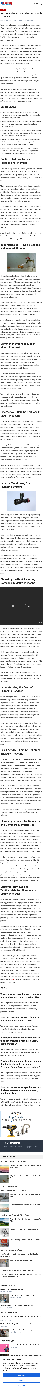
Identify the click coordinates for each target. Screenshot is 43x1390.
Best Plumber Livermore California (22, 1295)
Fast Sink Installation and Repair (11, 1250)
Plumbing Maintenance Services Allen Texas (25, 1205)
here (12, 979)
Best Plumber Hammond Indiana (21, 1260)
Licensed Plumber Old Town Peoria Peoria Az (26, 1345)
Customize (21, 1381)
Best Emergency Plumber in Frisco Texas (14, 1215)
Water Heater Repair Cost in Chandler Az (14, 1161)
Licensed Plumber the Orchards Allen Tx (24, 1229)
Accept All (21, 1375)
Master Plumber (5, 20)
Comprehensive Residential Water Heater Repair (17, 1270)
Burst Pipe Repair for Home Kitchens (13, 1190)
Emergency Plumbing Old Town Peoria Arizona (26, 1355)
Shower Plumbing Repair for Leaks (12, 1289)
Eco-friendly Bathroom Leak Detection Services (16, 1305)
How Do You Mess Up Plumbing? (21, 1330)
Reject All (21, 1386)
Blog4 (3, 9)
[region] (21, 1373)
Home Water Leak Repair (8, 1186)
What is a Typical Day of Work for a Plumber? (15, 1324)
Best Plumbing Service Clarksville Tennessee (25, 1240)
